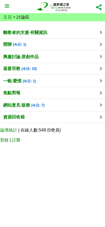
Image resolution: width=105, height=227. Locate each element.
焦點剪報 (11, 92)
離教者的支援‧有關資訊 (25, 32)
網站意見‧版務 (23, 105)
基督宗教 (20, 68)
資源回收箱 (14, 117)
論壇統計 (8, 130)
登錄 (4, 140)
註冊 (16, 140)
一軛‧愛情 (19, 81)
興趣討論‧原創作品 (21, 56)
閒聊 (14, 44)
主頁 (7, 17)
